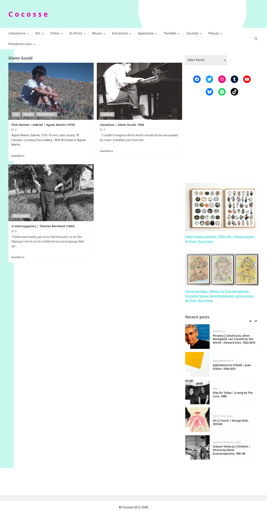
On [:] (216, 416)
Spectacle (146, 33)
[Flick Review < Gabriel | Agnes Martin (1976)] (51, 91)
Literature (16, 33)
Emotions (120, 33)
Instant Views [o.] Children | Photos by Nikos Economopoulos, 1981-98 (232, 450)
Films (54, 33)
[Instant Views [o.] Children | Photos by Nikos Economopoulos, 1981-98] (197, 447)
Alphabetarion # (223, 360)
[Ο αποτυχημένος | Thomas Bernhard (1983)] (51, 192)
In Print (75, 33)
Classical (107, 114)
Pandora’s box (20, 44)
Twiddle (170, 33)
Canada (28, 114)
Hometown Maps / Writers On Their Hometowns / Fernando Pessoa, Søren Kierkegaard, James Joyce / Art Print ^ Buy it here (220, 296)
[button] (256, 38)
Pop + (216, 388)
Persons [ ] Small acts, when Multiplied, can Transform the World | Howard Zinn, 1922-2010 (234, 339)
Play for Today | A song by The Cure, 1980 (233, 394)
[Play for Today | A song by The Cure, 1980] (197, 392)
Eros (223, 416)
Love (230, 416)
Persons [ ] (219, 331)
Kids (16, 114)
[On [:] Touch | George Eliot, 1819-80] (197, 419)
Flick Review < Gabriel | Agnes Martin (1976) (43, 125)
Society (192, 33)
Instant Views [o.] (223, 442)
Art (37, 33)
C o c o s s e (28, 14)
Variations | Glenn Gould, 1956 (122, 125)
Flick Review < (46, 114)
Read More (17, 155)
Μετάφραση (21, 216)
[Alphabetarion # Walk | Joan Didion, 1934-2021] (197, 364)
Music (97, 33)
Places (213, 33)
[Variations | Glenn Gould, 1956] (139, 91)
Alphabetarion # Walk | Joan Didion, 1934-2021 (232, 367)
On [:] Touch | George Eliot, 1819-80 (231, 422)
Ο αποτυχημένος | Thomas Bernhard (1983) (43, 226)
